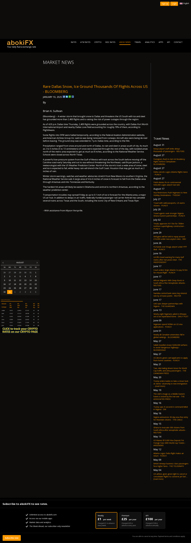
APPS (161, 42)
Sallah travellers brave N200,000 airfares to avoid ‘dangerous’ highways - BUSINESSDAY (170, 347)
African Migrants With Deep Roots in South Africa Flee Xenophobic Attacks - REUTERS (169, 283)
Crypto (97, 42)
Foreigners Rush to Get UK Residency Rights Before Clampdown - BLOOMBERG (169, 161)
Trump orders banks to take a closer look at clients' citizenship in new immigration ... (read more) (170, 383)
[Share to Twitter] (73, 96)
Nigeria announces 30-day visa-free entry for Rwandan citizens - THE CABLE (170, 418)
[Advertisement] (95, 19)
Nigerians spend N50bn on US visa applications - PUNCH (167, 325)
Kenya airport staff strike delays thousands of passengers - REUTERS (168, 150)
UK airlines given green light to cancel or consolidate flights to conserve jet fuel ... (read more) (170, 476)
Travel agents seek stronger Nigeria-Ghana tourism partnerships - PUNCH (169, 214)
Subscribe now (11, 538)
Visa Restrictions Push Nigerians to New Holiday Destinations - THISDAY (170, 193)
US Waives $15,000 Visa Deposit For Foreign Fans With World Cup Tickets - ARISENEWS (169, 443)
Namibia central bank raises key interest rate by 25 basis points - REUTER (170, 294)
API (168, 42)
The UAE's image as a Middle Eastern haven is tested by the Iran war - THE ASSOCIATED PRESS (169, 396)
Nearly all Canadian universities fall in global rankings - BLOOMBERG (168, 335)
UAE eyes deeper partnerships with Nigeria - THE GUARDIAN (168, 304)
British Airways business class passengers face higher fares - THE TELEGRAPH (170, 464)
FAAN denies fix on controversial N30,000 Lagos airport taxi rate (167, 183)
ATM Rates (85, 42)
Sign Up (165, 3)
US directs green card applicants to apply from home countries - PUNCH (170, 359)
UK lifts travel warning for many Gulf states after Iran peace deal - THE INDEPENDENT (168, 259)
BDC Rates (110, 42)
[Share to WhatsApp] (70, 96)
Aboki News (125, 42)
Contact (178, 42)
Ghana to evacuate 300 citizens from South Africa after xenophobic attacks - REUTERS (169, 430)
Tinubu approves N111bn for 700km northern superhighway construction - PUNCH (169, 226)
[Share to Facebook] (64, 96)
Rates (73, 42)
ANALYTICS (150, 42)
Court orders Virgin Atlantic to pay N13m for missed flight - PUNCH (170, 271)
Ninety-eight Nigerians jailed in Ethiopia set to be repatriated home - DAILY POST (170, 315)
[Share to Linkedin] (67, 96)
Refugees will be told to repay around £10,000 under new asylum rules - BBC (169, 237)
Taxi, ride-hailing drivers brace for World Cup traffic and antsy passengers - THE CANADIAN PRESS (170, 370)
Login (174, 3)
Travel (137, 42)
